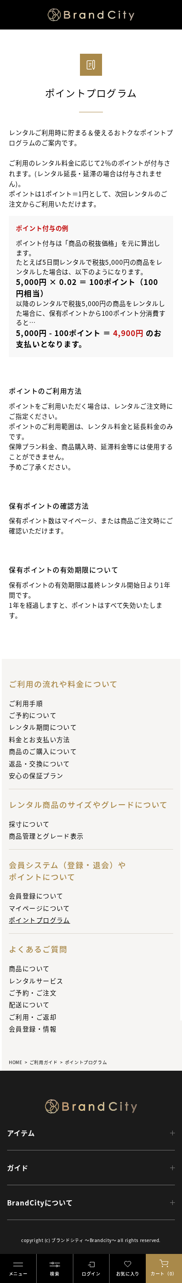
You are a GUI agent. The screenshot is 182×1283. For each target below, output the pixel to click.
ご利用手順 (26, 703)
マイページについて (39, 908)
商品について (29, 968)
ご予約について (33, 715)
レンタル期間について (43, 727)
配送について (29, 1004)
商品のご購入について (43, 751)
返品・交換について (39, 763)
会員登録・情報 (33, 1028)
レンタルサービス (36, 980)
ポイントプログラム (39, 919)
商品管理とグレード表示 (46, 835)
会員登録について (36, 895)
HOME (15, 1062)
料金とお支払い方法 (39, 739)
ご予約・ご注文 (33, 992)
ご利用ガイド (44, 1062)
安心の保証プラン (36, 775)
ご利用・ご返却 (33, 1016)
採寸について (29, 823)
